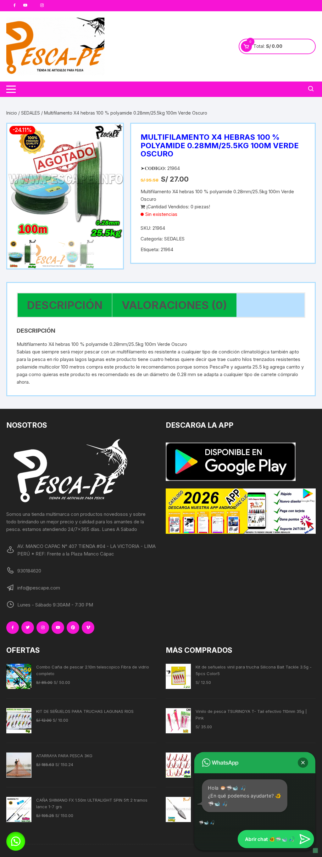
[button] (112, 134)
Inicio (11, 113)
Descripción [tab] (65, 305)
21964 (167, 249)
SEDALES (30, 113)
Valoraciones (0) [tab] (174, 305)
